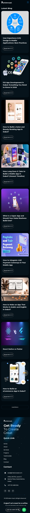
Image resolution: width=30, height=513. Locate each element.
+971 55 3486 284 (13, 485)
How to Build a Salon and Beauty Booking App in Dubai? (13, 129)
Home (5, 444)
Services (6, 450)
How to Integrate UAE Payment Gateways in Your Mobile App (14, 262)
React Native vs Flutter (12, 349)
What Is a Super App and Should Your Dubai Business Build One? (14, 218)
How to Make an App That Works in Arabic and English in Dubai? (14, 307)
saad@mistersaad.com (15, 473)
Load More (15, 407)
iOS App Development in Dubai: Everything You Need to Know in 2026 (15, 85)
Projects (6, 453)
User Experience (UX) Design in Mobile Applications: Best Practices (15, 40)
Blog (5, 459)
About (5, 447)
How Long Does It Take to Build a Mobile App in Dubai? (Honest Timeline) (14, 173)
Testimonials (8, 456)
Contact (6, 462)
